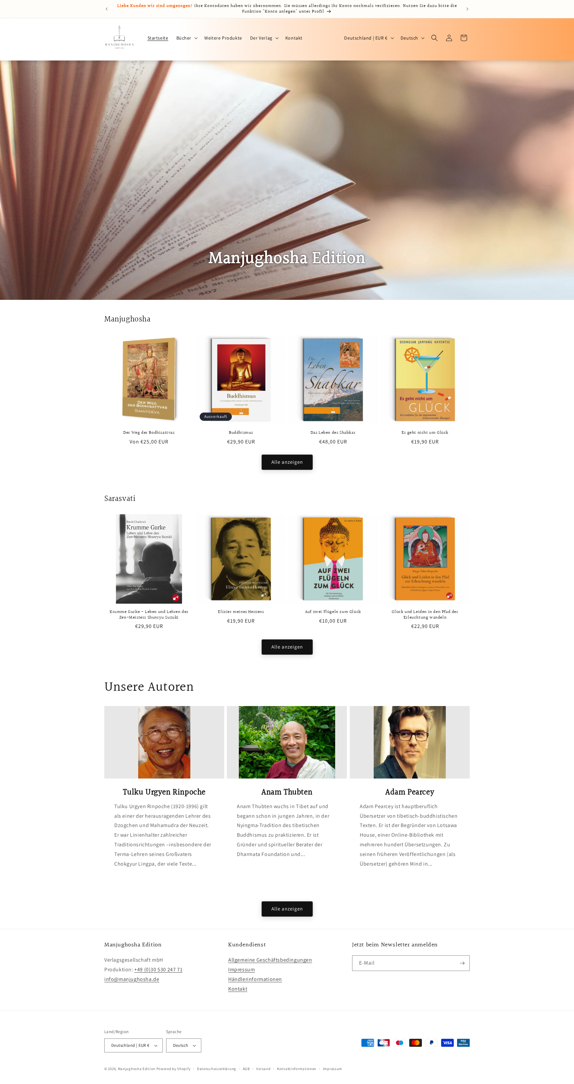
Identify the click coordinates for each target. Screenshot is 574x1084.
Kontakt (237, 988)
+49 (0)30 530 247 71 (158, 969)
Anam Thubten (286, 792)
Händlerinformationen (255, 979)
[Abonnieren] (462, 963)
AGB (246, 1068)
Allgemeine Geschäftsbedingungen (270, 959)
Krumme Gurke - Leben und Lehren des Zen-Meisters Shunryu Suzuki (149, 615)
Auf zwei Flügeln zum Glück (333, 612)
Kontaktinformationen (296, 1068)
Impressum (241, 969)
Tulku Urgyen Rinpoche (164, 792)
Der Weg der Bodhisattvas (148, 433)
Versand (263, 1068)
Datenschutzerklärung (216, 1068)
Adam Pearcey (409, 792)
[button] (186, 38)
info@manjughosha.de (131, 979)
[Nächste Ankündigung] (467, 9)
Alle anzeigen (287, 462)
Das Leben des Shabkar (333, 433)
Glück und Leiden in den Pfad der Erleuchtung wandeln (425, 615)
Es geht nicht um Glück (425, 433)
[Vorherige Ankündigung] (106, 9)
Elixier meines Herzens (241, 612)
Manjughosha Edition (136, 1068)
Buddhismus (241, 433)
